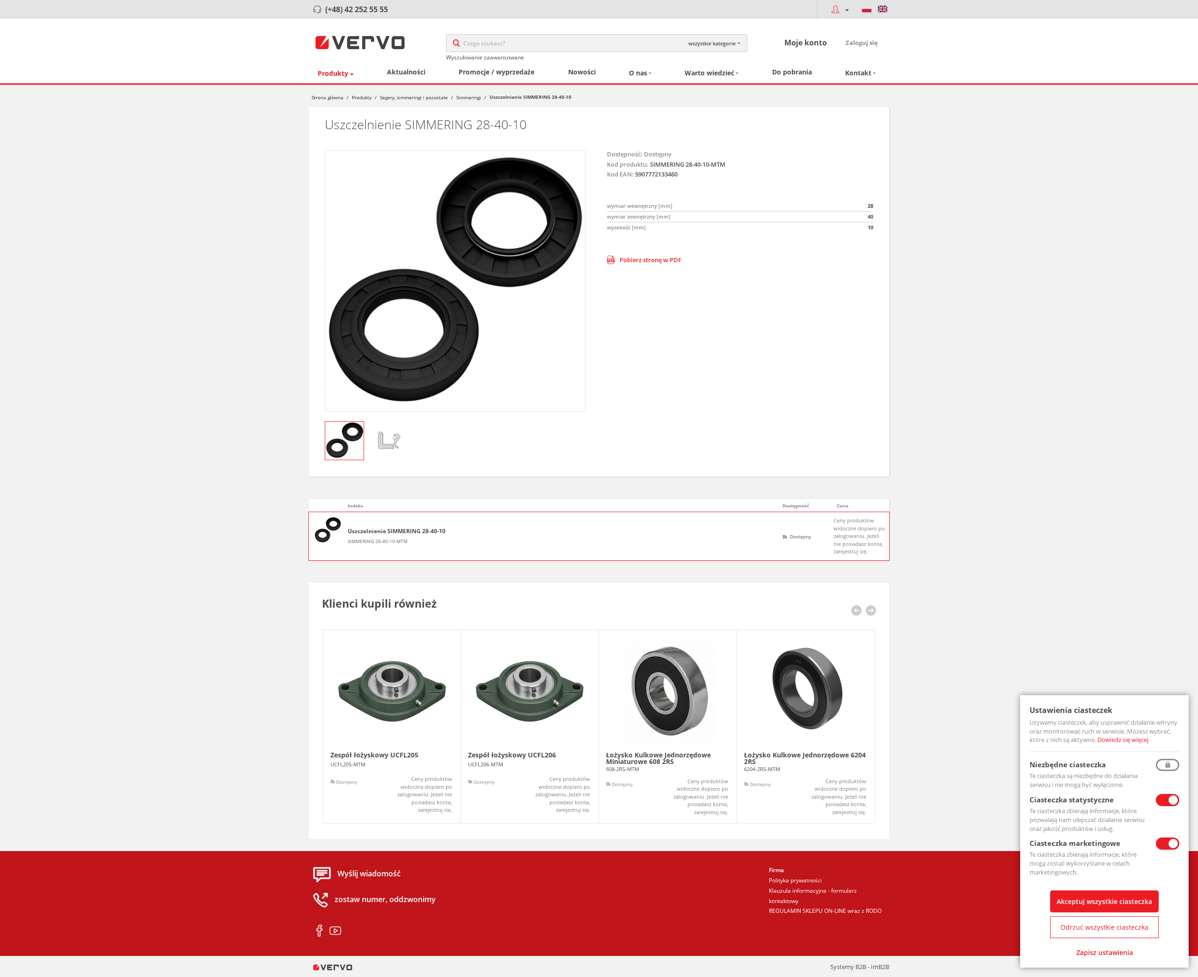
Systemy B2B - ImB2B (859, 966)
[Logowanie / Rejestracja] (837, 9)
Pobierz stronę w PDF (650, 260)
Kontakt (858, 72)
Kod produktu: (628, 164)
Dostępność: (625, 154)
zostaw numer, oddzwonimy (385, 900)
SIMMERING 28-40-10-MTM (378, 541)
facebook (319, 931)
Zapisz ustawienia (1104, 952)
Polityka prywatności (795, 880)
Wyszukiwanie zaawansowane (485, 57)
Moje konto (805, 42)
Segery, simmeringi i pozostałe (414, 97)
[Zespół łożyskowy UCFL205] (391, 726)
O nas (638, 72)
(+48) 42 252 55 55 (356, 9)
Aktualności (406, 71)
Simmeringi (468, 97)
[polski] (867, 9)
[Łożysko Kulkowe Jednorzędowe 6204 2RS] (806, 726)
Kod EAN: (620, 174)
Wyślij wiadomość (369, 874)
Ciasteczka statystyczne (1072, 799)
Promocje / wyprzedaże (496, 71)
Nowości (582, 71)
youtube (335, 931)
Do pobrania (792, 71)
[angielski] (883, 9)
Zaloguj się (862, 42)
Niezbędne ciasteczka (1068, 764)
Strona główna (327, 97)
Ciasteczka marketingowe (1075, 843)
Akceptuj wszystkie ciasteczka (1104, 901)
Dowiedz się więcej (1122, 739)
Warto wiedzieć (709, 72)
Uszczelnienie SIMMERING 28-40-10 (397, 531)
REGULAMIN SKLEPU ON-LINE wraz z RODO (825, 911)
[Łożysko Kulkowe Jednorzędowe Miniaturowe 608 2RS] (668, 726)
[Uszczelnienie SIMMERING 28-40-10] (455, 280)
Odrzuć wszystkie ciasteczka (1104, 927)
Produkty (333, 73)
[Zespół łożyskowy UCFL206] (530, 726)
